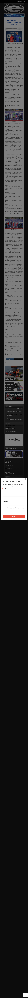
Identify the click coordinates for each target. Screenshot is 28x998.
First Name (5, 495)
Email (4, 488)
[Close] (25, 479)
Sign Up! (14, 516)
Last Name (5, 501)
